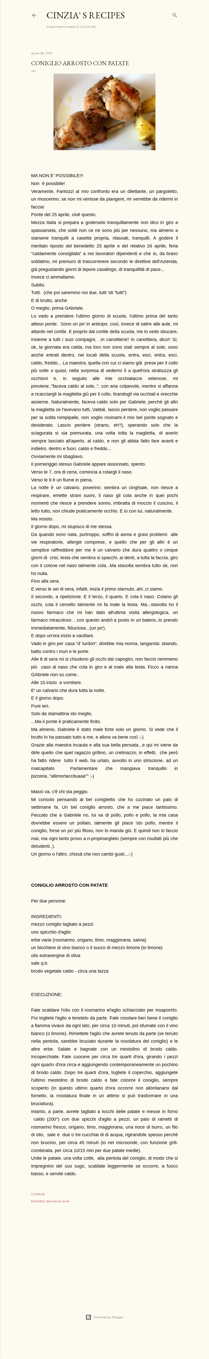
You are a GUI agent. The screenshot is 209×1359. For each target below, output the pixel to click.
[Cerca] (175, 14)
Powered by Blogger (109, 1317)
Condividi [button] (38, 1194)
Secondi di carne (57, 1201)
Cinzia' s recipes (85, 15)
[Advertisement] (104, 1253)
